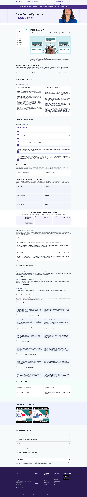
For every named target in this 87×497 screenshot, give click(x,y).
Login (69, 1)
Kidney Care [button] (45, 6)
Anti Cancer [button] (26, 6)
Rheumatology (46, 478)
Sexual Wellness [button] (56, 6)
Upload (58, 1)
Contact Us (36, 483)
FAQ (35, 479)
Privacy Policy (56, 475)
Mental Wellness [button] (50, 6)
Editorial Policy (56, 484)
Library (53, 4)
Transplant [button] (21, 6)
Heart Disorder (46, 482)
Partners (31, 4)
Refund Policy (56, 479)
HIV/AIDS (45, 486)
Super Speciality (22, 4)
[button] (62, 1)
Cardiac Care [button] (35, 6)
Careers (36, 475)
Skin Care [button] (62, 6)
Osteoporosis (46, 484)
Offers (36, 485)
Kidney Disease (46, 480)
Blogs (35, 481)
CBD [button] (66, 6)
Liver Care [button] (40, 6)
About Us (36, 477)
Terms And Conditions (57, 477)
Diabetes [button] (30, 6)
